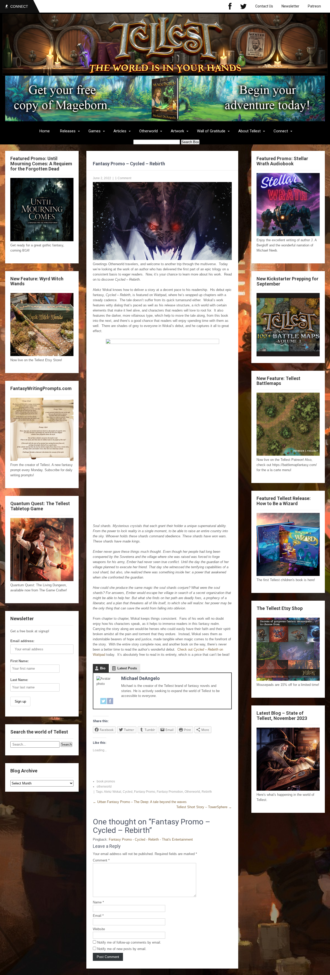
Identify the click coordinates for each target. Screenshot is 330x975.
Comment (101, 860)
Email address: (22, 641)
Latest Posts (127, 668)
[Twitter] (243, 6)
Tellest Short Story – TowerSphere (204, 807)
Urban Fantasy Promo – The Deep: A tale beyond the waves (140, 802)
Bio (102, 668)
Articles (119, 131)
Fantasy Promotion (170, 791)
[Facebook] (230, 6)
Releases (68, 131)
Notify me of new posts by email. (121, 949)
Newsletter (290, 6)
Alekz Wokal (112, 791)
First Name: (19, 661)
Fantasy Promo (144, 791)
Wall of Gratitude (211, 131)
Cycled (128, 791)
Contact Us (264, 6)
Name (98, 902)
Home (44, 131)
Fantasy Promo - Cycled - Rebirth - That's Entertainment (151, 839)
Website (99, 929)
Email (98, 916)
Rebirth (207, 791)
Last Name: (19, 680)
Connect (281, 131)
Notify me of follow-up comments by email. (129, 942)
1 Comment (123, 178)
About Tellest (249, 131)
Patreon (314, 6)
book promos (106, 781)
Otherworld (148, 131)
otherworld (104, 786)
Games (94, 131)
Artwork (177, 131)
